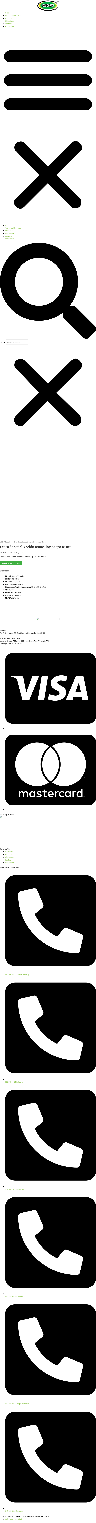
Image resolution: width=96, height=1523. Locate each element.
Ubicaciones (10, 21)
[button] (48, 127)
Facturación (9, 26)
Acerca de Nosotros (13, 15)
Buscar (2, 342)
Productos (9, 18)
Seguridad (8, 542)
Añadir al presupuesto (11, 563)
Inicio (7, 13)
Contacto (8, 23)
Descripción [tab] (4, 571)
